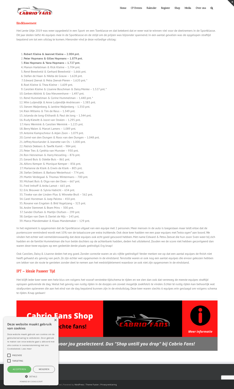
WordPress (79, 384)
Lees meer (27, 348)
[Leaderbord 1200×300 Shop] (117, 302)
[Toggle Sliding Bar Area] (230, 3)
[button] (212, 7)
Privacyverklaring (108, 384)
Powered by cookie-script (31, 381)
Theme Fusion (92, 384)
